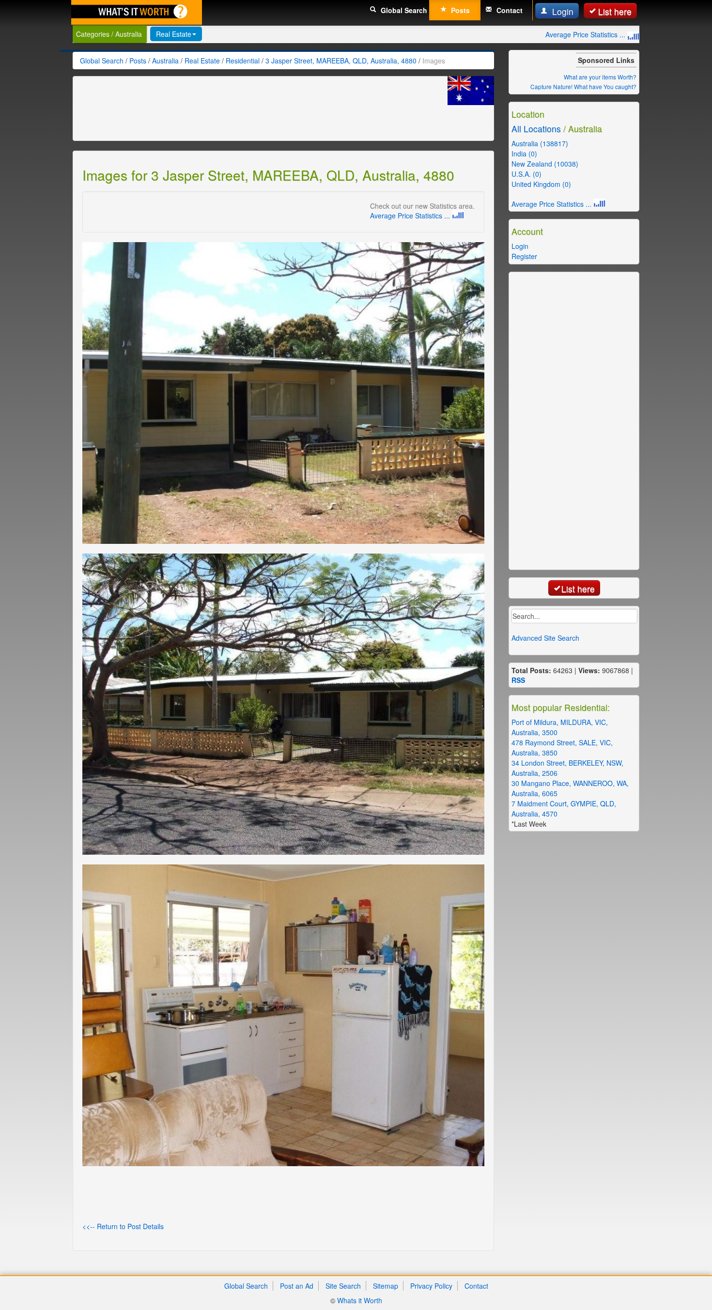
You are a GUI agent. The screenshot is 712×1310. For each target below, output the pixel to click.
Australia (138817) (539, 143)
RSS (518, 680)
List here (615, 11)
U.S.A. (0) (526, 174)
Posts (459, 10)
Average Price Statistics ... (586, 34)
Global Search (403, 10)
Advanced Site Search (545, 638)
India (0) (524, 153)
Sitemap (385, 1286)
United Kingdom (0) (541, 184)
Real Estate (173, 34)
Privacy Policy (431, 1286)
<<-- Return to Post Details (123, 1226)
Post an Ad (296, 1286)
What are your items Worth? (600, 77)
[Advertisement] (258, 107)
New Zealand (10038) (544, 164)
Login (561, 11)
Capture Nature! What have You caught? (583, 86)
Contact (509, 10)
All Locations (536, 129)
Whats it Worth (359, 1300)
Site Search (343, 1286)
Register (524, 256)
